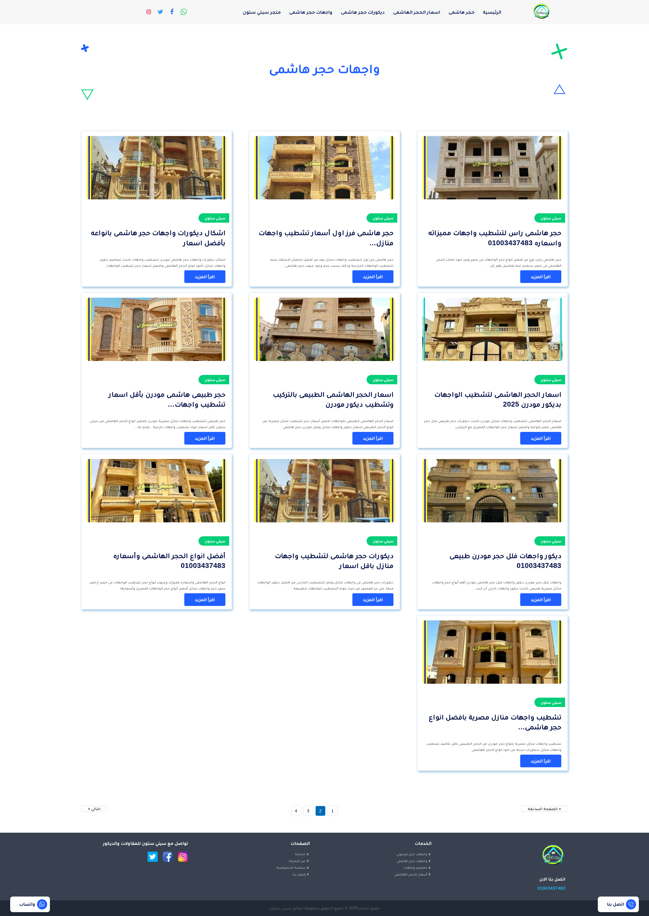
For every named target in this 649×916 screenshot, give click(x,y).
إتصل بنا (299, 874)
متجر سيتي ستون (262, 12)
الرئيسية (492, 12)
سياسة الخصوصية (290, 867)
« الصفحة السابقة (544, 809)
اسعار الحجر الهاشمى (416, 12)
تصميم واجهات (415, 867)
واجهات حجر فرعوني (412, 854)
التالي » (94, 809)
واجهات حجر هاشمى (310, 12)
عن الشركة (297, 861)
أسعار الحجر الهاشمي (410, 874)
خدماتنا (300, 854)
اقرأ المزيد (541, 276)
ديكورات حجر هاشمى (363, 12)
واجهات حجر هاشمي (412, 861)
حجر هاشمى (461, 12)
